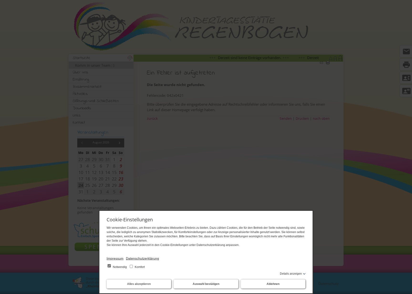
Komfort (139, 267)
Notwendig (120, 267)
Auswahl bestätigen (206, 284)
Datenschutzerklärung (142, 258)
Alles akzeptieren (139, 284)
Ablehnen (273, 284)
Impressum (115, 258)
